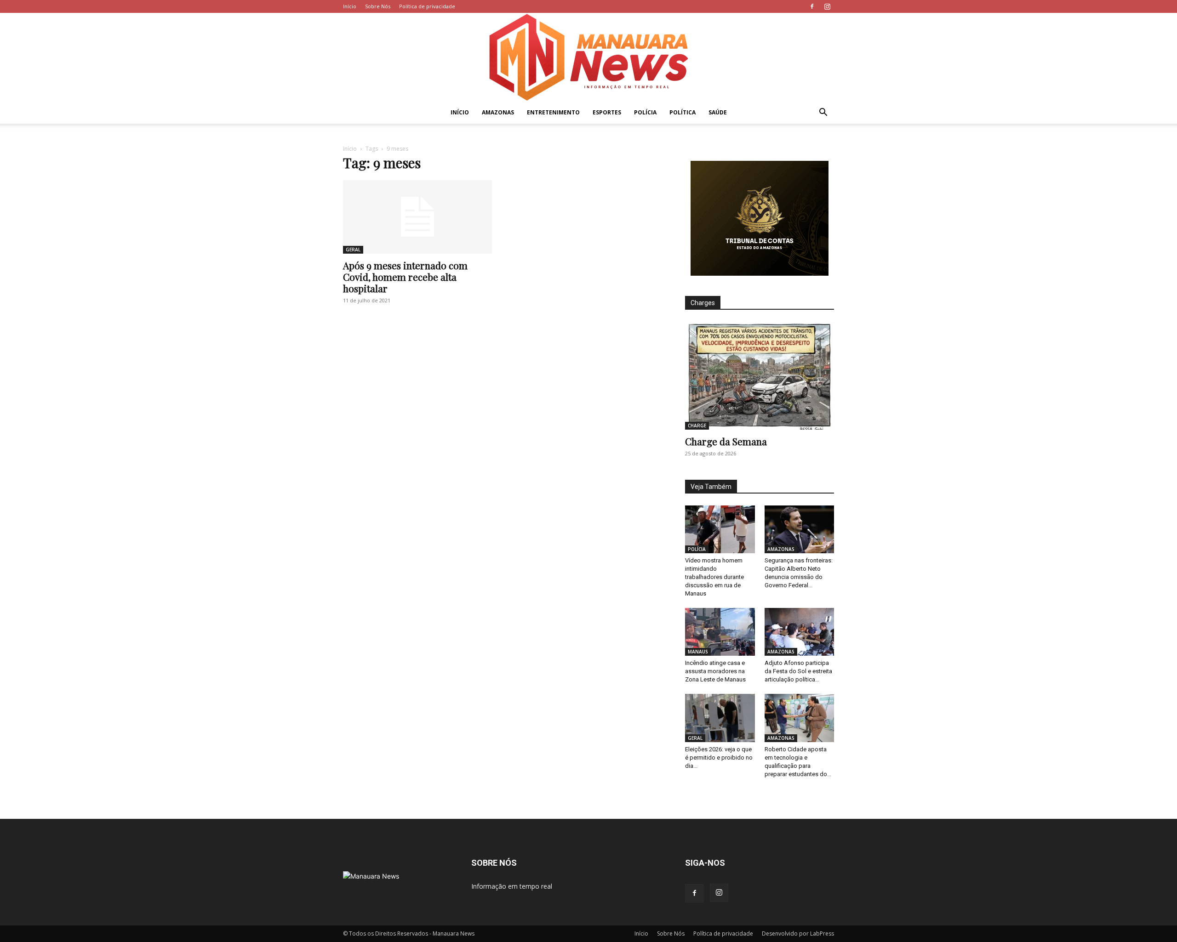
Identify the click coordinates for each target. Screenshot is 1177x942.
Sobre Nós (377, 6)
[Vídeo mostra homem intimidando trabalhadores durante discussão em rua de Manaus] (720, 529)
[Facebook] (812, 6)
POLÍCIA (645, 112)
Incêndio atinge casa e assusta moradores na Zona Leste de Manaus (715, 671)
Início (349, 6)
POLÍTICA (682, 112)
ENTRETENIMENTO (553, 112)
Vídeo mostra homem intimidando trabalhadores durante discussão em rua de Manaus (714, 577)
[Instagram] (827, 6)
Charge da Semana (726, 441)
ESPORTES (607, 112)
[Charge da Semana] (759, 376)
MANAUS (698, 651)
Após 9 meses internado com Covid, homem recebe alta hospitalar (405, 277)
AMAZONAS (498, 112)
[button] (823, 113)
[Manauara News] (588, 57)
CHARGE (697, 425)
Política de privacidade (427, 6)
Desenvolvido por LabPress (798, 933)
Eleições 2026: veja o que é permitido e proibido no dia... (719, 757)
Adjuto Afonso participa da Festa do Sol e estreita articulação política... (798, 671)
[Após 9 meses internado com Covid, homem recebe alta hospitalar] (417, 217)
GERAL (353, 249)
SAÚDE (717, 112)
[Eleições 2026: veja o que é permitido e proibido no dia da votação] (720, 718)
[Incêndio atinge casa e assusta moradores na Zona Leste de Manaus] (720, 632)
